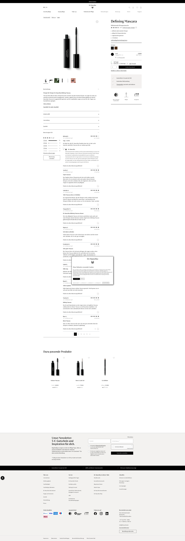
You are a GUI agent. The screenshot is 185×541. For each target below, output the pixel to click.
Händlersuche (97, 477)
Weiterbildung (46, 500)
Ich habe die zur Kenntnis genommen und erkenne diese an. (98, 447)
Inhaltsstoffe (46, 114)
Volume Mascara (55, 380)
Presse (44, 503)
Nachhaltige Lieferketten (48, 487)
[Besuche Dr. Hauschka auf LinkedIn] (107, 513)
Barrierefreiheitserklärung (78, 538)
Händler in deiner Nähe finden (119, 70)
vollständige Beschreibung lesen (119, 40)
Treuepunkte (120, 84)
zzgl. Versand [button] (132, 63)
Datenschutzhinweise (101, 445)
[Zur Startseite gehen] (92, 6)
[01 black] (112, 48)
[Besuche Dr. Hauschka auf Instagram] (101, 513)
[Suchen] (129, 8)
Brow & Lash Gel (80, 380)
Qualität (45, 126)
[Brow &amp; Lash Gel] (80, 366)
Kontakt (45, 497)
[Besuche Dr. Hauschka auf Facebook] (95, 513)
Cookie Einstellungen (64, 538)
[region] (71, 51)
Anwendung (46, 120)
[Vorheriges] (46, 48)
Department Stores (98, 484)
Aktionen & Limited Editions (125, 477)
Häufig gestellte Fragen (74, 477)
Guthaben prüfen (72, 484)
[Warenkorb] (140, 8)
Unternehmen (46, 477)
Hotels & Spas (97, 487)
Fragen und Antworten (48, 493)
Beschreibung (46, 89)
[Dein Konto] (133, 8)
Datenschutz (54, 538)
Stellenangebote (47, 481)
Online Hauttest (92, 1)
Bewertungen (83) (48, 132)
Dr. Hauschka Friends (73, 481)
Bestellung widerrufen (127, 531)
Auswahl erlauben (106, 282)
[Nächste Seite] (89, 334)
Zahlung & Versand (73, 487)
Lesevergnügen (122, 486)
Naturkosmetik (99, 468)
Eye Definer (105, 380)
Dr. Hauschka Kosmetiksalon (100, 490)
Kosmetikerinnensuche (99, 481)
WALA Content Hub (91, 538)
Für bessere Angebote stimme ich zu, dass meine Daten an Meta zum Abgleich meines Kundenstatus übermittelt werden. (98, 453)
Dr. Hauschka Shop (98, 493)
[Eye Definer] (105, 366)
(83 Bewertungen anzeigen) (128, 27)
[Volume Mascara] (55, 366)
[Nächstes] (96, 48)
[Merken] (97, 21)
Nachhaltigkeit (46, 484)
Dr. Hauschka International (49, 490)
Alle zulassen (76, 278)
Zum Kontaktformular (124, 527)
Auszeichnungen (123, 489)
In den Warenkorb (130, 67)
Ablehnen (82, 278)
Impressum (45, 538)
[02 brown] (116, 48)
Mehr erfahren (47, 103)
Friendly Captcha (130, 448)
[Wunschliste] (137, 8)
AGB (70, 495)
